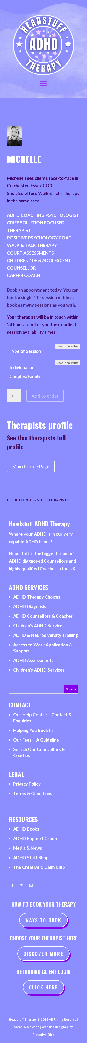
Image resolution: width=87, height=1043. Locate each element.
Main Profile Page (30, 466)
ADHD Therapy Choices (36, 596)
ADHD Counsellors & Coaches (43, 616)
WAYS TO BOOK (43, 920)
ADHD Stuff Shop (30, 857)
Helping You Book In (33, 730)
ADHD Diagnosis (29, 606)
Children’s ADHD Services (38, 625)
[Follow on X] (22, 885)
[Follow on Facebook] (12, 885)
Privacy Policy (27, 784)
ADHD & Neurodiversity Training (45, 635)
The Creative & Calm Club (39, 867)
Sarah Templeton (26, 1027)
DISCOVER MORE (43, 953)
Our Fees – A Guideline (36, 739)
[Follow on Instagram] (31, 885)
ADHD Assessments (33, 660)
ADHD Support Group (35, 838)
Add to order (45, 395)
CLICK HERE (43, 987)
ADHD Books (26, 829)
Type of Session (25, 351)
